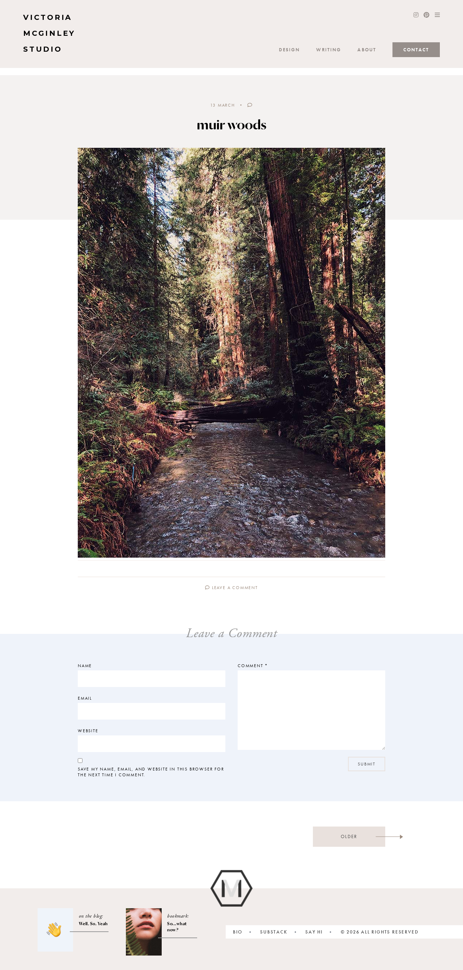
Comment (253, 666)
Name (85, 666)
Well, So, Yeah (93, 923)
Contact (416, 50)
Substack (273, 932)
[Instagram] (416, 15)
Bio (237, 932)
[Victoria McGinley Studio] (232, 888)
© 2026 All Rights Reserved (380, 932)
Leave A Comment (234, 588)
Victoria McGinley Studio (49, 33)
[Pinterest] (426, 15)
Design (289, 50)
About (366, 50)
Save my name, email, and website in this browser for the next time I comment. (151, 772)
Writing (328, 50)
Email (85, 698)
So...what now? (177, 926)
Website (88, 731)
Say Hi (314, 932)
